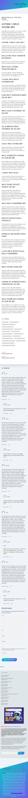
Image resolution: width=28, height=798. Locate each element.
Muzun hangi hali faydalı (21, 340)
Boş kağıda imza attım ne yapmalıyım (8, 324)
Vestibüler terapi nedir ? (5, 697)
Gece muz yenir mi (18, 329)
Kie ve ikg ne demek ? (5, 700)
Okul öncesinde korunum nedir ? (7, 687)
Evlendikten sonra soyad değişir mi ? (7, 678)
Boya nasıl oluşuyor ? (5, 703)
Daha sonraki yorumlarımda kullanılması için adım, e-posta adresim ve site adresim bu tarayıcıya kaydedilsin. (14, 649)
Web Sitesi (3, 641)
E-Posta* (3, 635)
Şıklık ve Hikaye (20, 4)
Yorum (3, 615)
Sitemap (2, 666)
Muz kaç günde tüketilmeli (6, 336)
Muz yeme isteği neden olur (19, 338)
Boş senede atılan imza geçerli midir (8, 345)
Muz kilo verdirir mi (16, 336)
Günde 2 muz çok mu (6, 331)
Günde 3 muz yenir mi (15, 331)
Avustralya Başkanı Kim (7, 353)
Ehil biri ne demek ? (4, 684)
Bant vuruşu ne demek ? (5, 675)
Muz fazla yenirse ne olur (18, 333)
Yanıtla (9, 399)
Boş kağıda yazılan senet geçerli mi (8, 343)
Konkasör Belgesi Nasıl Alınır (8, 357)
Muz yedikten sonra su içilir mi (7, 338)
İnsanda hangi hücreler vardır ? (6, 681)
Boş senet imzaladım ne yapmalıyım (8, 340)
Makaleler (6, 318)
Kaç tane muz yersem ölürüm (7, 333)
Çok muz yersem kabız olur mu (7, 329)
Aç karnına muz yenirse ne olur (7, 326)
